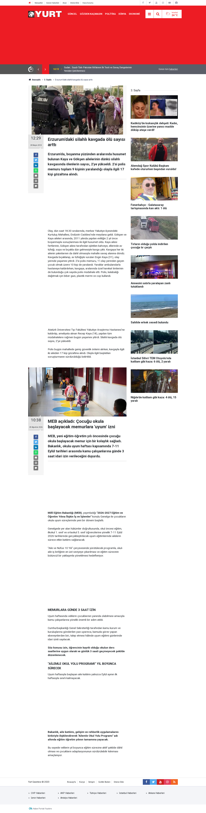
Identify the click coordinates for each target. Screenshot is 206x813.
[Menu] (149, 14)
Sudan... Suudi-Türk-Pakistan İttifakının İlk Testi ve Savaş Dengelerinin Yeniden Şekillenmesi (98, 69)
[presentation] (38, 69)
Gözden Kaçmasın (91, 13)
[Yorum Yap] (36, 186)
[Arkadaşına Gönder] (36, 175)
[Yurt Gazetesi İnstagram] (163, 2)
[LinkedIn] (36, 165)
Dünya (122, 13)
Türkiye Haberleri (98, 793)
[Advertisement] (103, 43)
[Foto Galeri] (176, 2)
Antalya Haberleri (68, 797)
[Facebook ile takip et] (146, 782)
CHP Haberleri (38, 793)
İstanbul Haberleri (127, 793)
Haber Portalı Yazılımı (42, 809)
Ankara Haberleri (156, 793)
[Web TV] (169, 2)
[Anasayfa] (29, 3)
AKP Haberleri (67, 793)
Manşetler (39, 3)
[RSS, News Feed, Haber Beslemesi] (174, 782)
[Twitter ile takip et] (153, 782)
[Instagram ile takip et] (167, 782)
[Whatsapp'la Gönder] (36, 170)
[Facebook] (36, 155)
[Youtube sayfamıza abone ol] (160, 782)
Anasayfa (71, 782)
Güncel (72, 13)
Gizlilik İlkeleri (104, 782)
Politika (110, 13)
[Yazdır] (36, 181)
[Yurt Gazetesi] (45, 13)
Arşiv (65, 3)
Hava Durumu (88, 3)
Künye (82, 782)
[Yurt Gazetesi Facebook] (143, 2)
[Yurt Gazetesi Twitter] (149, 2)
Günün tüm (168, 69)
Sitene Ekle (74, 3)
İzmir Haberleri (38, 797)
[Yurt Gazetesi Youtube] (156, 2)
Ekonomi (134, 13)
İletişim (91, 782)
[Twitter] (36, 160)
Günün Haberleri (52, 3)
